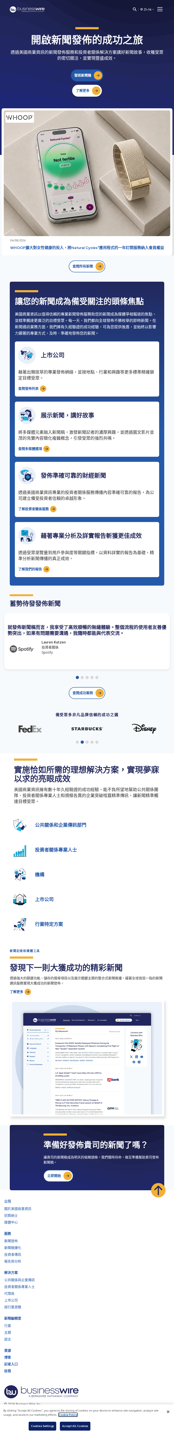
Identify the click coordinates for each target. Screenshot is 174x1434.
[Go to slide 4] (92, 677)
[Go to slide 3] (87, 677)
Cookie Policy (68, 1414)
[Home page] (27, 9)
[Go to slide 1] (77, 677)
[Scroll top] (158, 1190)
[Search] (135, 9)
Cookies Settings (42, 1426)
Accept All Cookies (75, 1426)
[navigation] (160, 9)
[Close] (168, 1412)
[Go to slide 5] (96, 677)
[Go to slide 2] (82, 677)
